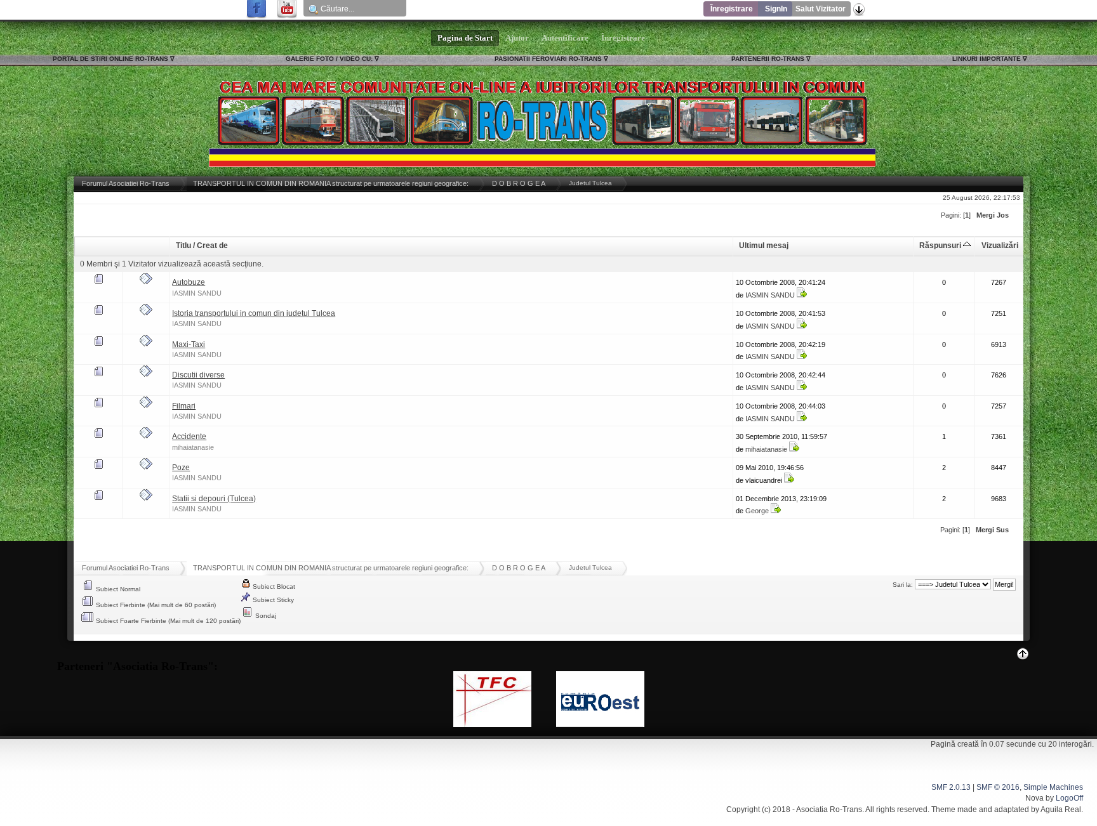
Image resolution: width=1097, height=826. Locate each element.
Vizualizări (999, 245)
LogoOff (1069, 798)
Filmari (184, 406)
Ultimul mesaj (763, 245)
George (757, 511)
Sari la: (903, 584)
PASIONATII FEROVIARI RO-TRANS (548, 58)
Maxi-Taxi (188, 344)
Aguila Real (1060, 809)
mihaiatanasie (193, 447)
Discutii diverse (198, 374)
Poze (181, 467)
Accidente (189, 436)
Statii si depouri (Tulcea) (214, 498)
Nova (1034, 798)
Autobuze (188, 282)
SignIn (776, 8)
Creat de (212, 245)
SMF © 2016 (998, 787)
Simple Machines (1053, 787)
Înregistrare (731, 8)
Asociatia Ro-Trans (829, 809)
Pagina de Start (465, 38)
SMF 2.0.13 (951, 787)
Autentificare (565, 38)
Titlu (183, 245)
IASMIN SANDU (197, 293)
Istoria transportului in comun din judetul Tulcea (253, 313)
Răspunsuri (941, 245)
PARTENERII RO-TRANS (767, 58)
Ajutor (517, 38)
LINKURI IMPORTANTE (986, 58)
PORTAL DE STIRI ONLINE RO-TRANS (110, 58)
